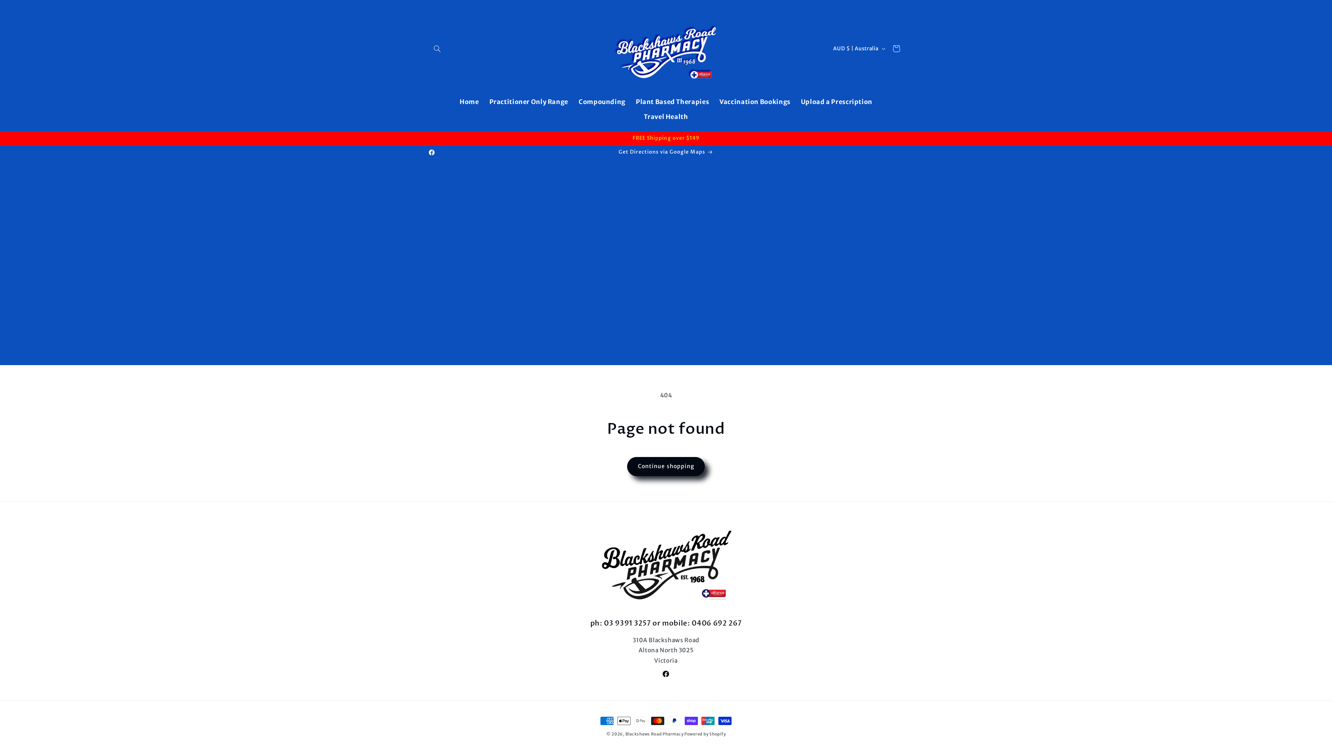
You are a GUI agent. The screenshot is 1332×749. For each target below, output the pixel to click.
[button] (437, 49)
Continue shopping (666, 466)
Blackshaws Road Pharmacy (654, 734)
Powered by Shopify (705, 734)
